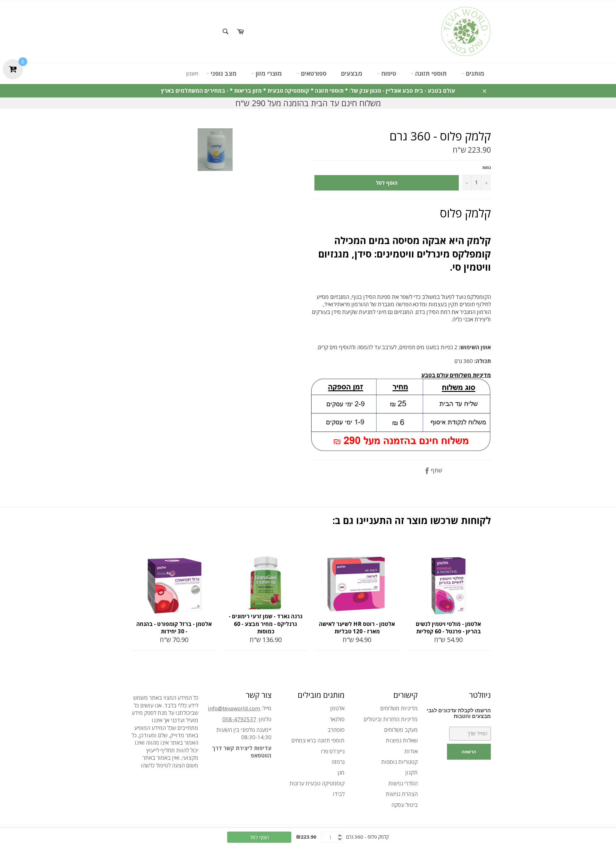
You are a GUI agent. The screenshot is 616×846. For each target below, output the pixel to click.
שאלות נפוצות (402, 740)
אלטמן (337, 708)
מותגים (474, 73)
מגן (341, 772)
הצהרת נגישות (402, 794)
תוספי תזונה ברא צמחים (318, 740)
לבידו (339, 794)
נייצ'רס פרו (333, 751)
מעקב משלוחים (401, 729)
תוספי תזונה (430, 73)
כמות (486, 167)
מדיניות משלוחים (399, 708)
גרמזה (338, 762)
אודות (411, 751)
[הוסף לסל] (211, 545)
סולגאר (337, 719)
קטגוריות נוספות (399, 762)
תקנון (411, 772)
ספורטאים (313, 73)
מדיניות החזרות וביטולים (391, 719)
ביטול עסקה (404, 804)
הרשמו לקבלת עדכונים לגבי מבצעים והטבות (459, 713)
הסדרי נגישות (403, 783)
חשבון (192, 73)
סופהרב (336, 729)
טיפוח (388, 73)
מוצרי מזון (268, 73)
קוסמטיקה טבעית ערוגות (317, 783)
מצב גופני (223, 73)
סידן (363, 253)
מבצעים (352, 73)
